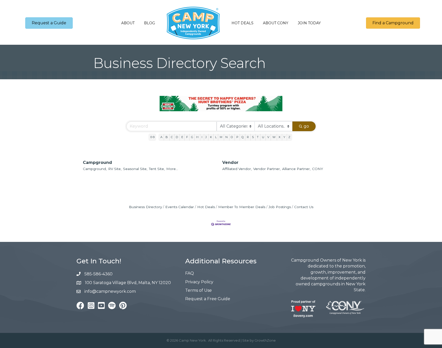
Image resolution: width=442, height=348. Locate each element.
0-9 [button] (152, 137)
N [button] (226, 137)
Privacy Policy (199, 281)
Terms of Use (198, 290)
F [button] (187, 137)
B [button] (166, 137)
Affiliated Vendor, (237, 169)
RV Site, (114, 169)
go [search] (306, 126)
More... (172, 169)
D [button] (177, 137)
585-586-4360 (98, 274)
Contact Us (303, 207)
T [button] (258, 137)
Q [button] (242, 137)
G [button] (192, 137)
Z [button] (289, 137)
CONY (317, 169)
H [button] (197, 137)
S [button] (253, 137)
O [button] (232, 137)
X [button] (279, 137)
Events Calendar (179, 207)
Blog (149, 23)
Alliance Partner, (296, 169)
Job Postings (280, 207)
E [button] (182, 137)
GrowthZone (265, 340)
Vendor (230, 162)
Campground (97, 162)
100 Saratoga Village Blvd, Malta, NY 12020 (128, 282)
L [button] (216, 137)
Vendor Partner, (267, 169)
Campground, (95, 169)
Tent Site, (157, 169)
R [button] (248, 137)
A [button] (161, 137)
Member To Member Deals (241, 207)
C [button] (172, 137)
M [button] (221, 137)
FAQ (189, 273)
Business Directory (145, 207)
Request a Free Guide (207, 298)
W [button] (273, 137)
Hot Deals (242, 23)
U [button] (263, 137)
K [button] (211, 137)
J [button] (206, 137)
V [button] (268, 137)
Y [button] (284, 137)
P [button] (237, 137)
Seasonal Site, (135, 169)
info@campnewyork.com (110, 291)
